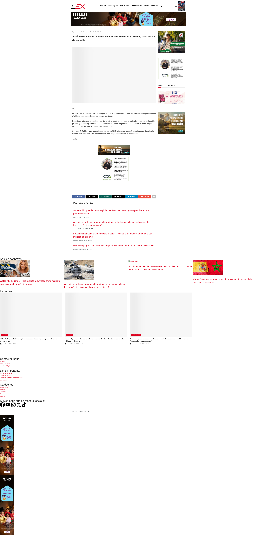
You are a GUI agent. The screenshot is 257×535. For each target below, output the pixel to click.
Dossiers (154, 6)
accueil (4, 335)
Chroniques (113, 6)
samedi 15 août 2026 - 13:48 (74, 344)
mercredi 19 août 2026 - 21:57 (140, 344)
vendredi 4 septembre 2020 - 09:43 (90, 32)
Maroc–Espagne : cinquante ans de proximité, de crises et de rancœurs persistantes (114, 245)
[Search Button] (161, 5)
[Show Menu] (176, 6)
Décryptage (137, 6)
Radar (146, 6)
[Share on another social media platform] (154, 196)
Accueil (103, 6)
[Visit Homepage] (78, 6)
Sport (74, 32)
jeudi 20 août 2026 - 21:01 (9, 344)
